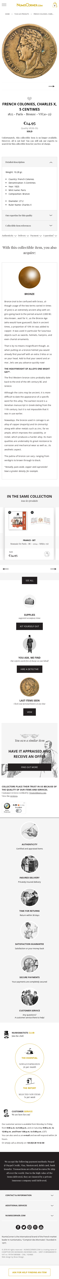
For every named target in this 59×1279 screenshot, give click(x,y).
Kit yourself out (29, 626)
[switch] (18, 811)
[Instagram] (35, 1227)
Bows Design (19, 1257)
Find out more (29, 767)
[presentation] (7, 86)
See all (29, 580)
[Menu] (24, 803)
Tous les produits (21, 14)
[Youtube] (41, 1227)
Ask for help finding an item (29, 1272)
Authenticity (8, 235)
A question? (48, 235)
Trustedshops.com (37, 792)
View (29, 712)
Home (7, 14)
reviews (13, 796)
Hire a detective (30, 669)
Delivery (22, 235)
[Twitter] (23, 1227)
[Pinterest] (29, 1227)
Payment (34, 235)
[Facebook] (18, 1227)
